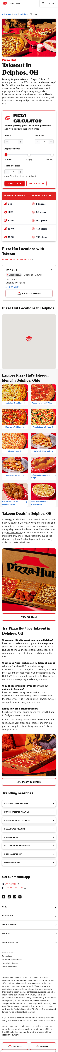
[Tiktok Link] (15, 896)
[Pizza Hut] (29, 339)
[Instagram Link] (21, 896)
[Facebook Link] (5, 896)
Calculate (14, 183)
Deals (11, 3)
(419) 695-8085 (13, 287)
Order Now (36, 183)
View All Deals (29, 617)
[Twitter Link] (10, 896)
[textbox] (29, 531)
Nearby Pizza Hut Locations (16, 259)
